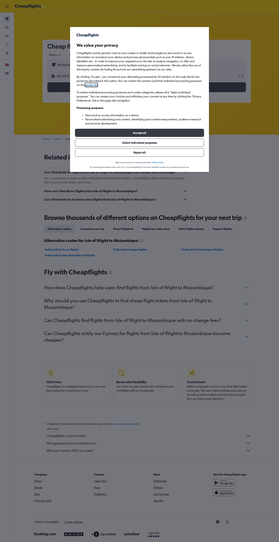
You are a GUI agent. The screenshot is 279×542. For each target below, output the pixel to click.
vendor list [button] (91, 85)
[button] (139, 133)
